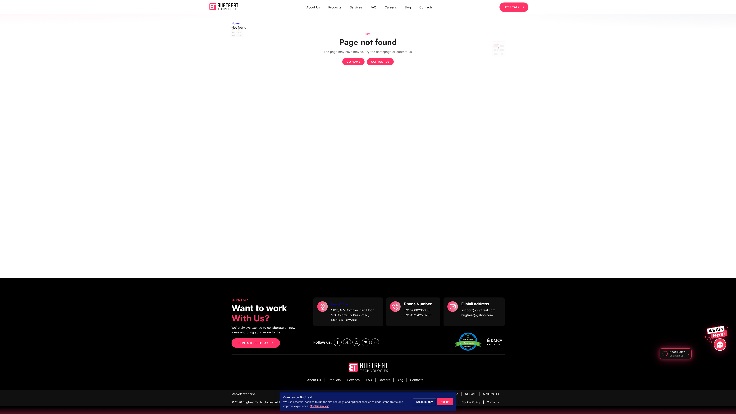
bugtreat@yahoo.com (477, 315)
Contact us (380, 61)
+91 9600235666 (417, 310)
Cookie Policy (471, 402)
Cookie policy (319, 406)
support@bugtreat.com (478, 310)
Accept (445, 401)
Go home (353, 61)
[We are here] (715, 337)
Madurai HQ (491, 394)
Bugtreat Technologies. (258, 402)
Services (356, 7)
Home (236, 23)
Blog (407, 7)
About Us (313, 7)
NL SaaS (470, 394)
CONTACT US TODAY (253, 343)
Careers (390, 7)
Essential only (424, 401)
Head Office (339, 304)
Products (334, 7)
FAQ (373, 7)
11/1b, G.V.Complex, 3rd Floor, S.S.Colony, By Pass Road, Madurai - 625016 (352, 315)
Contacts (426, 7)
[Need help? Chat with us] (675, 354)
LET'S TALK (511, 7)
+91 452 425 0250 (417, 315)
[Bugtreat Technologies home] (368, 368)
